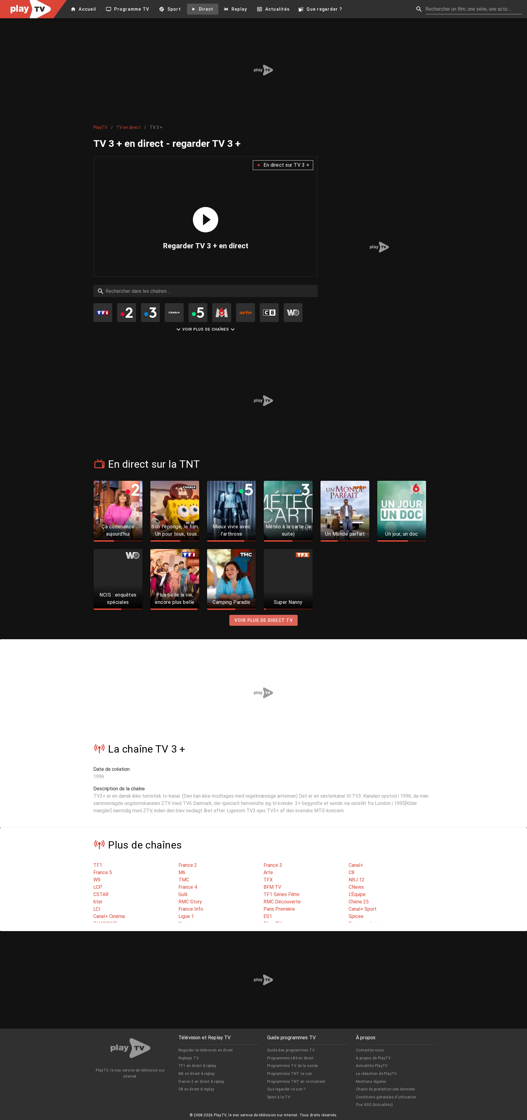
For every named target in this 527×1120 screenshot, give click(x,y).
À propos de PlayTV (373, 1058)
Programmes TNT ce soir (289, 1074)
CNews (356, 887)
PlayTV (100, 127)
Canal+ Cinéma (109, 916)
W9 (96, 880)
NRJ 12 (356, 880)
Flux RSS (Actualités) (374, 1105)
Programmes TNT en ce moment (296, 1081)
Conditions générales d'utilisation (386, 1097)
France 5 (102, 872)
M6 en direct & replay (196, 1074)
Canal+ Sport (363, 909)
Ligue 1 (186, 916)
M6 (181, 872)
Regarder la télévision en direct (205, 1050)
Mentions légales (371, 1081)
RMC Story (190, 902)
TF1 (97, 865)
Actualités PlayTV (372, 1066)
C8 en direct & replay (196, 1089)
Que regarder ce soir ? (286, 1089)
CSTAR (101, 894)
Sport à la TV (278, 1097)
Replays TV (188, 1058)
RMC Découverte (282, 902)
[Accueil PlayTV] (130, 1049)
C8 (351, 872)
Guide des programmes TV (291, 1050)
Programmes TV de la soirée (292, 1066)
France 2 (187, 865)
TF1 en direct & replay (197, 1066)
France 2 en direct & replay (201, 1081)
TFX (268, 880)
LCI (96, 909)
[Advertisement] (263, 70)
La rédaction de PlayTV (376, 1074)
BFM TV (272, 887)
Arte (268, 872)
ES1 (268, 916)
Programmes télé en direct (290, 1058)
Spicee (356, 916)
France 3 (273, 865)
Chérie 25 (359, 902)
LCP (97, 887)
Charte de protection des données (385, 1089)
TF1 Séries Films (281, 894)
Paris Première (279, 909)
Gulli (182, 894)
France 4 (187, 887)
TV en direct (129, 127)
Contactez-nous (370, 1050)
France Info (190, 909)
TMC (183, 880)
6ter (97, 902)
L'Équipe (357, 894)
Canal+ (356, 865)
